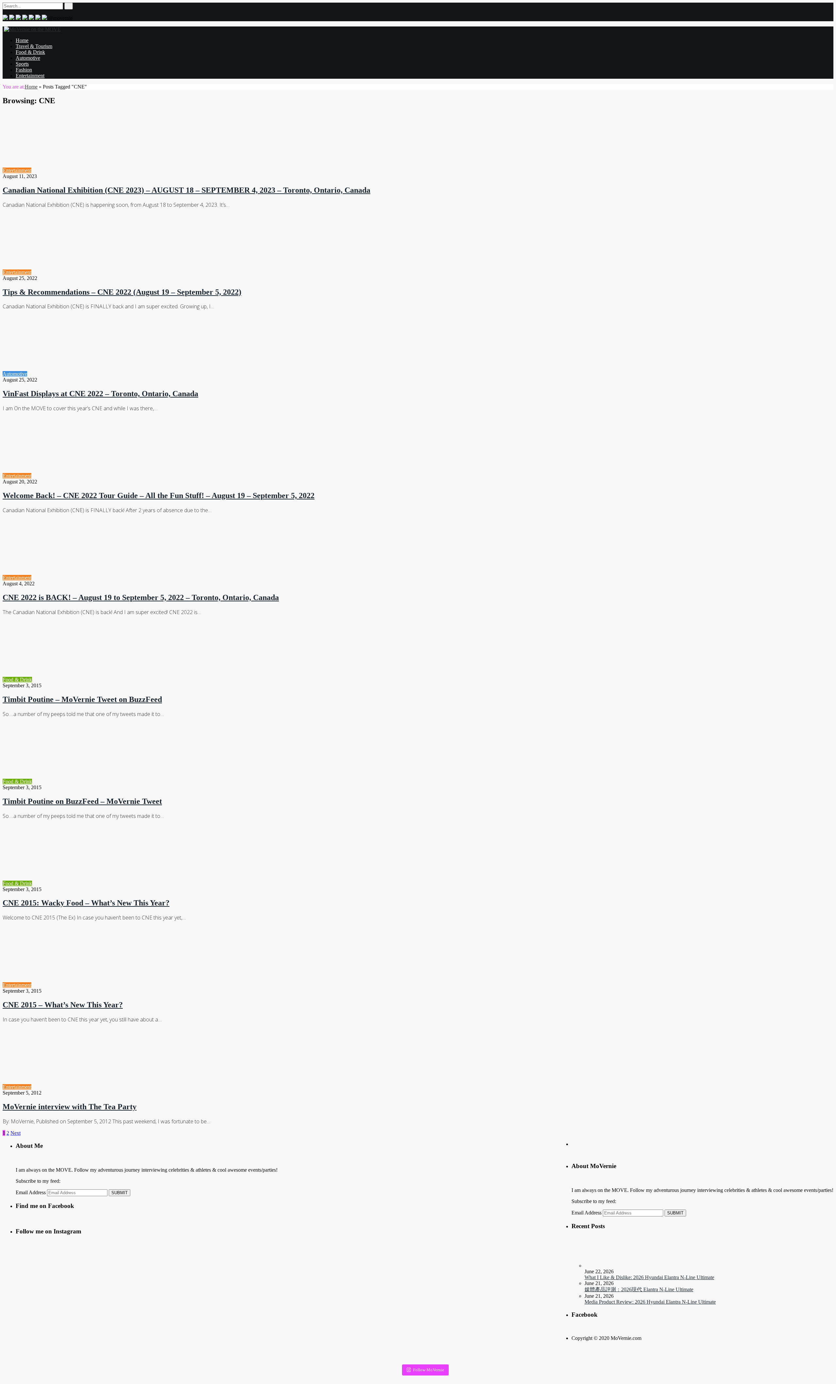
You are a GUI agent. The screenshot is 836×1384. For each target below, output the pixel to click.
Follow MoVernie (428, 1369)
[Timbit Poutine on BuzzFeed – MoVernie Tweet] (90, 781)
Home (22, 40)
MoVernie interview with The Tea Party (70, 1106)
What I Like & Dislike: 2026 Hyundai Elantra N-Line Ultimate (649, 1277)
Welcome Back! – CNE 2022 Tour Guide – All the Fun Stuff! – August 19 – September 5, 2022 (158, 495)
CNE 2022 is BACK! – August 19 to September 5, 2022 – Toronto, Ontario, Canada (141, 597)
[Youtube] (31, 18)
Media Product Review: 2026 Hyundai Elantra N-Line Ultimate (650, 1302)
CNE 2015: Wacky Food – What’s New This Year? (86, 903)
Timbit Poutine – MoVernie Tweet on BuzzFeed (82, 699)
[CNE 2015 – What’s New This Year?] (90, 985)
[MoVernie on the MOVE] (32, 29)
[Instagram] (11, 18)
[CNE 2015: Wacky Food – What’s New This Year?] (90, 883)
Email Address (586, 1212)
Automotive (28, 58)
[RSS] (37, 18)
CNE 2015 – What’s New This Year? (63, 1005)
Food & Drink (30, 52)
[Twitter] (5, 18)
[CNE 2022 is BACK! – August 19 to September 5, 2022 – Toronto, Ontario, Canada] (90, 577)
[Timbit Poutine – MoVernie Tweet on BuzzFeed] (90, 679)
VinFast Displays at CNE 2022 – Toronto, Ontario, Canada (100, 393)
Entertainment (30, 75)
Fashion (24, 70)
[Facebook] (24, 18)
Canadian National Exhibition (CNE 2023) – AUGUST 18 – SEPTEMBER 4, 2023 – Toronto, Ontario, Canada (186, 190)
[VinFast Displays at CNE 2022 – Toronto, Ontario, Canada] (85, 374)
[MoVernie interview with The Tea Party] (90, 1087)
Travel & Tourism (34, 46)
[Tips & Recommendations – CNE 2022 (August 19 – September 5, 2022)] (90, 272)
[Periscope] (18, 18)
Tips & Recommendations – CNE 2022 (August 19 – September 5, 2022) (122, 292)
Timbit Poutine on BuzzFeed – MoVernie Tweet (82, 801)
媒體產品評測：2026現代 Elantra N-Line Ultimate (639, 1289)
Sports (22, 64)
